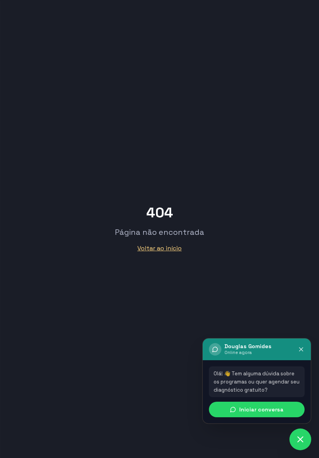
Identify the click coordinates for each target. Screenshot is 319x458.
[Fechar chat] (301, 349)
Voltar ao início (159, 248)
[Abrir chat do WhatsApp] (300, 439)
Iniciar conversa (261, 409)
